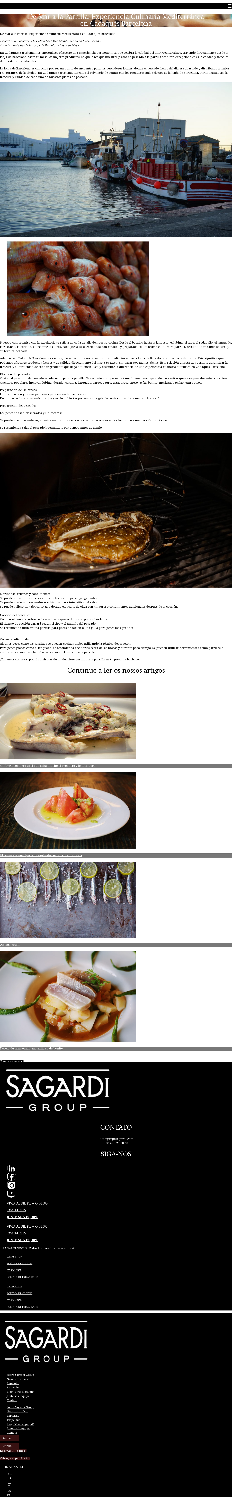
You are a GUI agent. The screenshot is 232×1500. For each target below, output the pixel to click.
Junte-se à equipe (22, 1217)
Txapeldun (16, 1210)
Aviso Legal (14, 1270)
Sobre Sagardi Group (20, 1375)
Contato (12, 1400)
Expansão (13, 1383)
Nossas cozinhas (17, 1379)
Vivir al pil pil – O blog (27, 1203)
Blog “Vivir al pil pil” (20, 1392)
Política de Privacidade (22, 1277)
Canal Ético (14, 1257)
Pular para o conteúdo (11, 1)
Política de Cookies (19, 1263)
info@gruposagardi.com (116, 1138)
